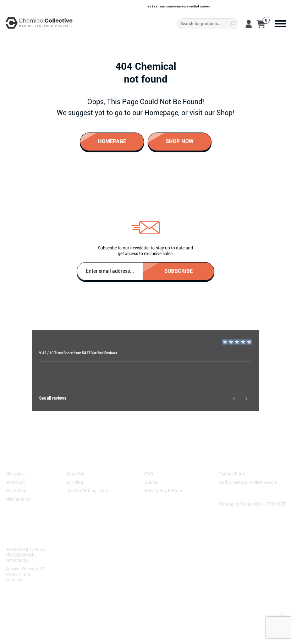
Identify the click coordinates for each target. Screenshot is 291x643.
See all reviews (52, 398)
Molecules (14, 473)
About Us (75, 473)
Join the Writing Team (87, 490)
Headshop (15, 481)
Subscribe (178, 270)
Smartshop (15, 490)
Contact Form (232, 473)
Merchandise (17, 498)
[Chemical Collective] (39, 23)
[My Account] (248, 24)
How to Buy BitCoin (163, 490)
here (62, 433)
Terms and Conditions (29, 607)
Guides (151, 481)
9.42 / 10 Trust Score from (78, 353)
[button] (233, 398)
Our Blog (74, 481)
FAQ (149, 473)
